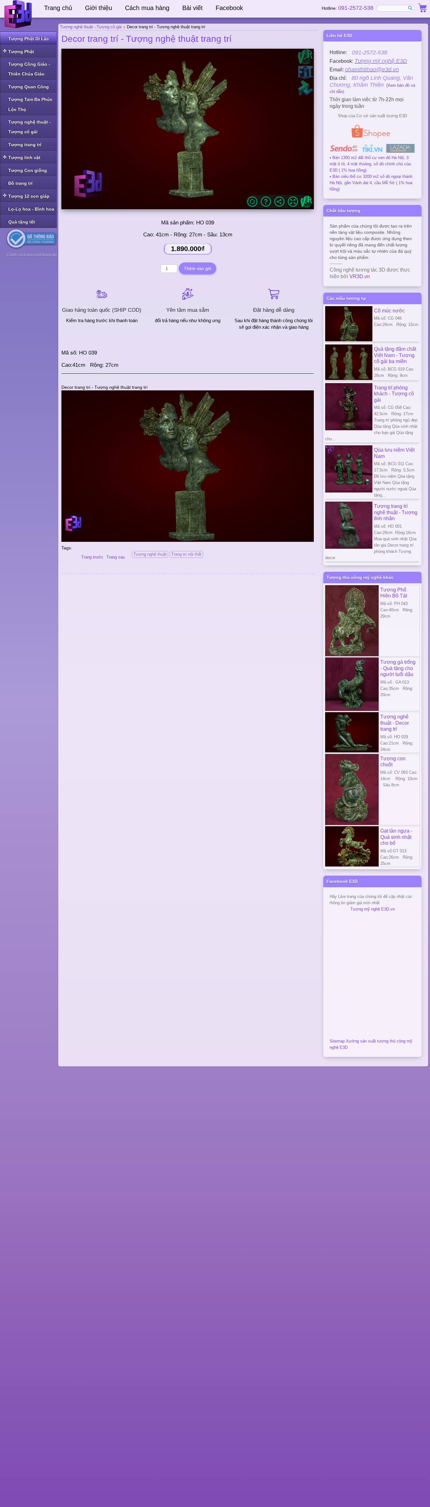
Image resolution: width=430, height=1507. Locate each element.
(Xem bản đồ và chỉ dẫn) (372, 85)
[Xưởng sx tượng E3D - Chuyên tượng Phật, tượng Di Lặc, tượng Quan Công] (19, 14)
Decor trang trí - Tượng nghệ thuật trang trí (146, 39)
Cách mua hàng (147, 7)
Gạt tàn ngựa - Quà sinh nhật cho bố (396, 837)
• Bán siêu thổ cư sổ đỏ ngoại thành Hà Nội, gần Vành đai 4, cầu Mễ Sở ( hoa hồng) (371, 182)
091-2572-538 (355, 8)
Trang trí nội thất (186, 554)
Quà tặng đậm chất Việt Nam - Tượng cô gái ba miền (395, 355)
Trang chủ (58, 7)
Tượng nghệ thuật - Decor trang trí (394, 723)
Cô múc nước (389, 310)
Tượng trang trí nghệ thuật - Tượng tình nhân (395, 512)
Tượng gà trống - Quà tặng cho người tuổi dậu (398, 668)
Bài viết (192, 7)
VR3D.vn (359, 276)
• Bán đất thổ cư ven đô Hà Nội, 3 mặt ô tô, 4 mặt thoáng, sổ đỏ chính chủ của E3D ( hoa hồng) (370, 164)
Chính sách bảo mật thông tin (32, 255)
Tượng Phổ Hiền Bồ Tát (393, 593)
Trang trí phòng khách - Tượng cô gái (394, 394)
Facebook (229, 7)
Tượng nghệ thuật (150, 554)
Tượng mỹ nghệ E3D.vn (372, 909)
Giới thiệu (98, 7)
